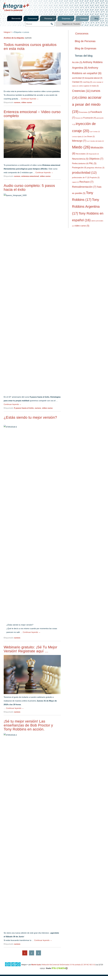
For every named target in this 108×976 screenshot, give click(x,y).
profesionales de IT (80, 178)
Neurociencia (80, 159)
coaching (87, 82)
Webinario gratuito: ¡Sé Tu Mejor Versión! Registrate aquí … (30, 649)
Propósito (94, 178)
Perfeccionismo (80, 163)
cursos (17, 102)
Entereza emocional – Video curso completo (32, 114)
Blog (96, 18)
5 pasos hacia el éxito (24, 408)
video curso (26, 102)
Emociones (84, 112)
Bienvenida (16, 18)
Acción (77, 62)
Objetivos (96, 158)
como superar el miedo (89, 86)
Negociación (94, 154)
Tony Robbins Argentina (86, 206)
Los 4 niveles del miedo (95, 141)
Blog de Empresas (85, 48)
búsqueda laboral (93, 78)
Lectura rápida (78, 136)
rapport (75, 182)
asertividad (78, 78)
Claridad (77, 82)
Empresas (66, 18)
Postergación (79, 167)
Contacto (84, 18)
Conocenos (32, 18)
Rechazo (86, 181)
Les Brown (89, 136)
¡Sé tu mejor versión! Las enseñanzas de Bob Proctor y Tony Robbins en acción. (28, 725)
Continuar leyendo (30, 99)
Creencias (81, 90)
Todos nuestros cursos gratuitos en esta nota (30, 47)
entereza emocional (30, 176)
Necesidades (82, 154)
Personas (48, 18)
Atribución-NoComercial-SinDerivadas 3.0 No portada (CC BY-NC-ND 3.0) (68, 965)
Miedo (81, 147)
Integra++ (8, 32)
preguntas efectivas (95, 168)
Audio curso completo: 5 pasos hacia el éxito (29, 188)
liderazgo (79, 140)
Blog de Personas (85, 41)
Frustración (89, 118)
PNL (92, 163)
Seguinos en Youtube (71, 24)
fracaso (79, 118)
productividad (84, 172)
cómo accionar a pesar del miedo (86, 105)
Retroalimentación (84, 186)
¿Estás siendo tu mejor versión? (30, 417)
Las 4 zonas (95, 131)
